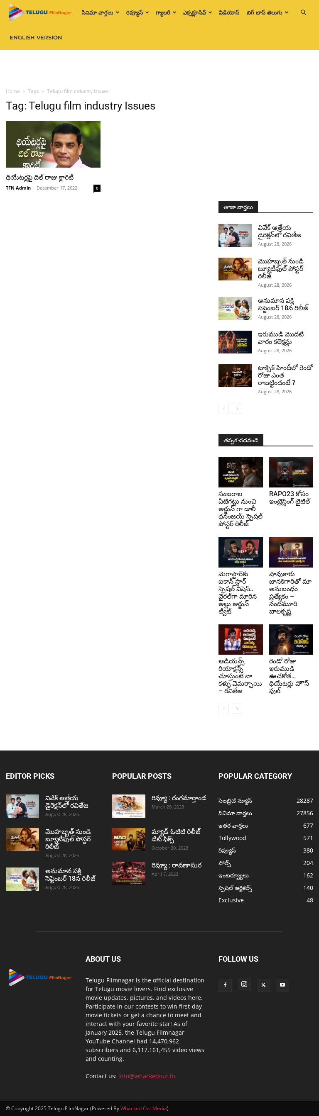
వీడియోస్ (229, 12)
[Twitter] (263, 985)
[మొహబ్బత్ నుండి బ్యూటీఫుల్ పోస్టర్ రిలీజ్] (235, 269)
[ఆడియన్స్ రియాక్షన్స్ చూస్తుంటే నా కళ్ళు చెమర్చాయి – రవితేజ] (240, 639)
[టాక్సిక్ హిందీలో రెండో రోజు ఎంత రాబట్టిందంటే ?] (235, 375)
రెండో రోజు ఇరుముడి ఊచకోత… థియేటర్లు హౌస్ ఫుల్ (289, 676)
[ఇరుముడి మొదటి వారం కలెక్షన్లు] (235, 342)
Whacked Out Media (143, 1108)
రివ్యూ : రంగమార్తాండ (179, 798)
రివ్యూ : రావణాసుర (176, 865)
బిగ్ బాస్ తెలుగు (264, 12)
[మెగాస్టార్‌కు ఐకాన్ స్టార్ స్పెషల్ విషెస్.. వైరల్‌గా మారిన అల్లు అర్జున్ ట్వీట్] (240, 552)
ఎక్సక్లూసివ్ (194, 12)
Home (13, 91)
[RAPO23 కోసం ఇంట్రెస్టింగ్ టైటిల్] (291, 472)
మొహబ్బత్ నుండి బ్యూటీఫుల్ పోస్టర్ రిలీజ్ (281, 268)
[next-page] (237, 409)
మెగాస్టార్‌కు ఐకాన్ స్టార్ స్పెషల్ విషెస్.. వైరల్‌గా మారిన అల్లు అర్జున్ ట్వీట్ (237, 592)
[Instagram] (244, 984)
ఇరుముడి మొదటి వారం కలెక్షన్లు (281, 338)
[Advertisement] (159, 68)
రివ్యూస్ (134, 12)
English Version (36, 37)
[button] (303, 13)
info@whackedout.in (146, 1076)
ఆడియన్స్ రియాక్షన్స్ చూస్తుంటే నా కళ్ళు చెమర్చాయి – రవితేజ (240, 676)
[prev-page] (223, 409)
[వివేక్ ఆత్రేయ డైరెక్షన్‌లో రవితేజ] (235, 235)
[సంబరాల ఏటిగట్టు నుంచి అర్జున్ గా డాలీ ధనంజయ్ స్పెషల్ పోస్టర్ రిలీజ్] (240, 472)
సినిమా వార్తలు (97, 12)
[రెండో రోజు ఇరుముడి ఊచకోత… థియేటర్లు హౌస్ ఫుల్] (291, 639)
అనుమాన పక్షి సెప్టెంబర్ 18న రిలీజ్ (283, 304)
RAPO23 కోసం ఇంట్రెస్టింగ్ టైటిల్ (289, 497)
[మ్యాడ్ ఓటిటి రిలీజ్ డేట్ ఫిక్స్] (128, 839)
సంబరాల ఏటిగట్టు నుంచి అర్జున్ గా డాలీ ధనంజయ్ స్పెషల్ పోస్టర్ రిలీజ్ (240, 509)
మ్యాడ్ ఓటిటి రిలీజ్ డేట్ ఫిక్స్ (176, 835)
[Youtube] (282, 985)
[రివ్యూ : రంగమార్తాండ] (128, 806)
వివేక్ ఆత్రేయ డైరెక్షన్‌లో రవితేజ (279, 231)
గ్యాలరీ (163, 12)
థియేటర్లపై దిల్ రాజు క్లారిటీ (40, 177)
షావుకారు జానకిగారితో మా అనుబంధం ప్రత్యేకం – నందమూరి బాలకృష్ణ (290, 592)
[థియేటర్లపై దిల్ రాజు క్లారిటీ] (53, 144)
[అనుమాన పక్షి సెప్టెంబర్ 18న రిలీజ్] (235, 308)
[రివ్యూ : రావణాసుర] (128, 873)
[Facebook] (225, 985)
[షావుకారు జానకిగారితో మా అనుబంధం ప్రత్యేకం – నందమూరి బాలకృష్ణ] (291, 552)
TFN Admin (18, 188)
